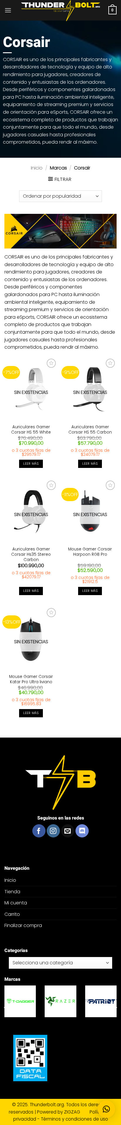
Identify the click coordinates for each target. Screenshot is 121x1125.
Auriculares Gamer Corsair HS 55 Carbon (90, 429)
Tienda (12, 891)
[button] (7, 10)
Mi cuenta (15, 902)
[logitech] (53, 1001)
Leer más (31, 463)
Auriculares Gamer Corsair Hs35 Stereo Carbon (31, 554)
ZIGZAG (76, 1112)
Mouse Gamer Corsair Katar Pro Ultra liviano (31, 679)
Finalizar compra (23, 925)
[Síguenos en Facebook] (39, 830)
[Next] (115, 1007)
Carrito (12, 914)
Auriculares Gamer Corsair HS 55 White (31, 429)
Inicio (37, 167)
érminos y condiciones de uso (75, 1119)
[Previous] (5, 1007)
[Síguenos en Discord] (82, 830)
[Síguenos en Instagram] (53, 830)
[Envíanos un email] (67, 830)
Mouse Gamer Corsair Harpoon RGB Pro (90, 552)
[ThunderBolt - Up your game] (60, 10)
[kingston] (93, 1001)
